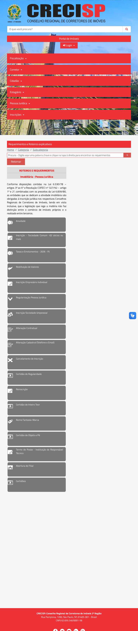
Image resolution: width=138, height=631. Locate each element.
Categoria (23, 150)
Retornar (16, 162)
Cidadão (15, 81)
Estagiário (16, 92)
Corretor (15, 70)
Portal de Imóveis (69, 39)
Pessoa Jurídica (19, 103)
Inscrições (16, 115)
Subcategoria (40, 150)
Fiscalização (17, 58)
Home (10, 150)
